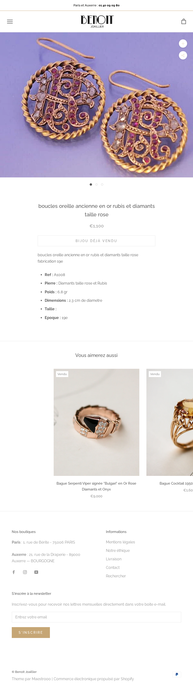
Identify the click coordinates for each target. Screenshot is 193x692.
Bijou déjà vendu (96, 241)
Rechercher (116, 576)
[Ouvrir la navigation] (10, 22)
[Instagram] (25, 572)
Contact (113, 567)
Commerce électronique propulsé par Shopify (94, 679)
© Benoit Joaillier (24, 672)
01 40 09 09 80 (109, 5)
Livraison (113, 559)
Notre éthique (118, 550)
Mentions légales (120, 542)
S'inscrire (31, 632)
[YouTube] (36, 572)
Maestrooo (41, 679)
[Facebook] (14, 572)
